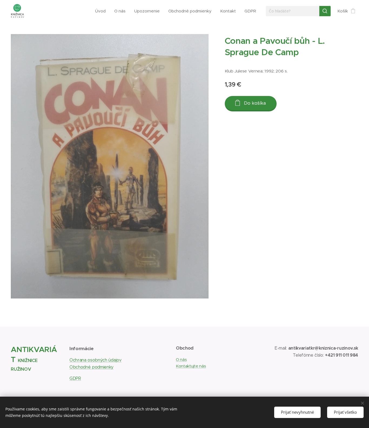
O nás (181, 359)
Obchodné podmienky (91, 367)
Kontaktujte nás (191, 366)
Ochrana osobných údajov (95, 360)
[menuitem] (102, 11)
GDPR (75, 378)
